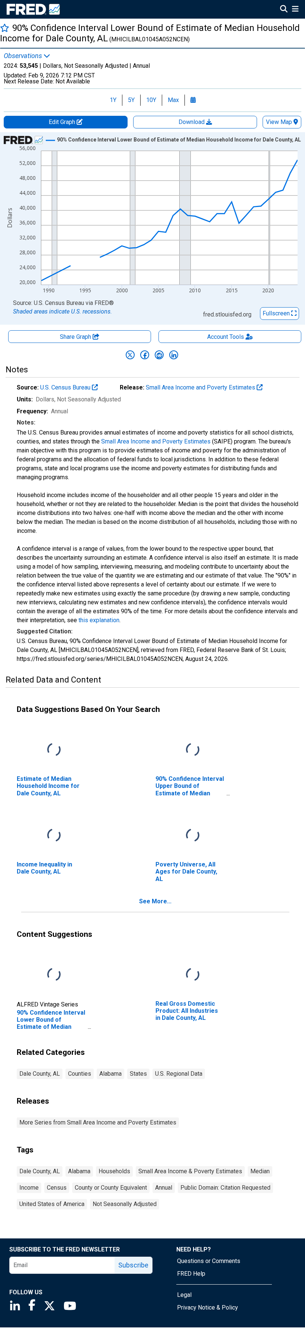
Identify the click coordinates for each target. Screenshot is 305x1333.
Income (29, 1187)
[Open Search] (284, 9)
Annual (163, 1187)
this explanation (98, 620)
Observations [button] (24, 56)
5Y (131, 100)
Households (114, 1171)
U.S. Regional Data (178, 1073)
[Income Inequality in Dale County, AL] (54, 835)
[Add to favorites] (4, 27)
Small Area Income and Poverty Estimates (201, 387)
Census (57, 1187)
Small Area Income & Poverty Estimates (190, 1171)
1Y (113, 100)
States (138, 1073)
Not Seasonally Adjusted (125, 1204)
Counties (79, 1073)
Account (225, 336)
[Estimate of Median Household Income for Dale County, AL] (54, 750)
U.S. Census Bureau (66, 387)
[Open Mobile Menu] (295, 9)
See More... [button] (155, 901)
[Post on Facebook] (144, 354)
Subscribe (133, 1265)
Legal (184, 1294)
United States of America (51, 1204)
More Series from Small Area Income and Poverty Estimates (97, 1122)
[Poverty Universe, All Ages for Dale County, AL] (192, 835)
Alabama (110, 1073)
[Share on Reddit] (159, 354)
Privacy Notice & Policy (207, 1307)
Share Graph (76, 336)
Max (173, 100)
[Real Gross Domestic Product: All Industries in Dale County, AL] (192, 975)
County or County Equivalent (111, 1187)
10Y (151, 100)
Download (192, 121)
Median (260, 1171)
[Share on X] (130, 354)
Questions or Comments (208, 1260)
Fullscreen (277, 313)
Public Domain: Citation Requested (225, 1187)
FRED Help (191, 1273)
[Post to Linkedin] (173, 354)
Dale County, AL (39, 1073)
